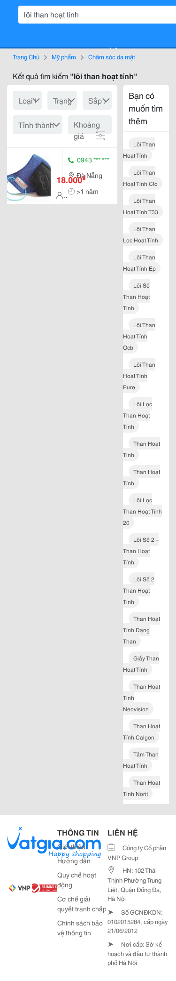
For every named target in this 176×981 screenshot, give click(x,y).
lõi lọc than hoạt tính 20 (142, 511)
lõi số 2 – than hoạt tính (141, 550)
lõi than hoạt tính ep (139, 262)
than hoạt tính (141, 448)
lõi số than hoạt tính (136, 296)
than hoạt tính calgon (141, 731)
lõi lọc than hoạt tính (137, 415)
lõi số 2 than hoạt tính (138, 590)
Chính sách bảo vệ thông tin (80, 927)
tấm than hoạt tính (141, 759)
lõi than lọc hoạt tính (140, 234)
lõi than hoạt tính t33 (140, 206)
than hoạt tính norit (141, 787)
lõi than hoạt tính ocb (139, 336)
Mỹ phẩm (64, 56)
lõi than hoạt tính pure (139, 375)
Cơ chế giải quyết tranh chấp (82, 903)
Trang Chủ (26, 56)
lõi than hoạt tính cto (140, 177)
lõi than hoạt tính (139, 149)
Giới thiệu (71, 846)
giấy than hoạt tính (141, 663)
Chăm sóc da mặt (111, 56)
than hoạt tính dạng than (141, 629)
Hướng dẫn (74, 860)
